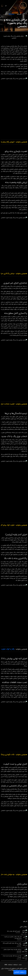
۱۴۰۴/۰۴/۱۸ (11, 14)
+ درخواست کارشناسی (19, 972)
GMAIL (6, 964)
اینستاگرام (15, 964)
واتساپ (20, 964)
